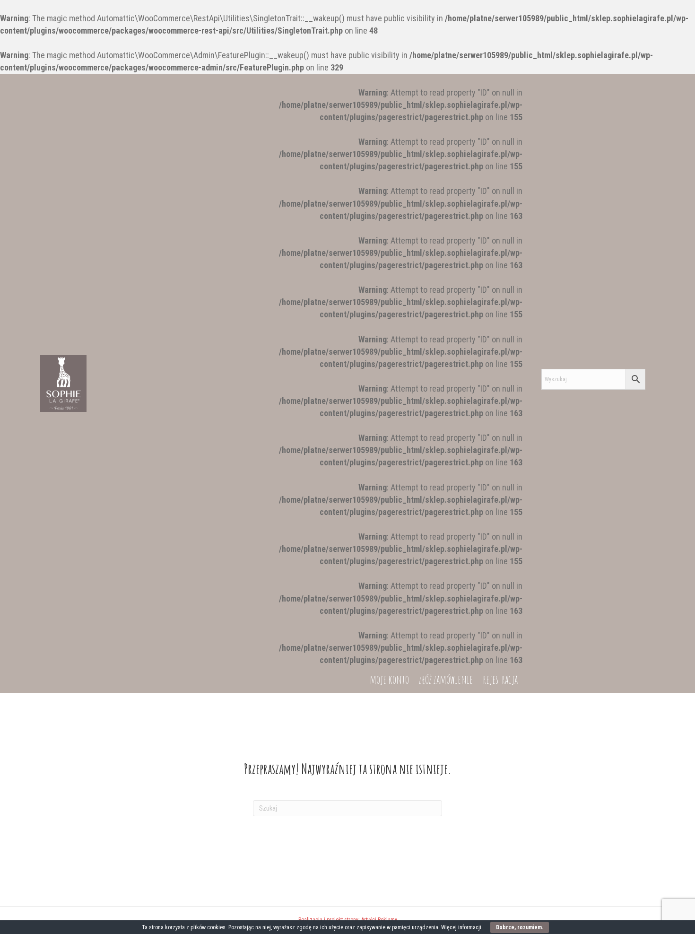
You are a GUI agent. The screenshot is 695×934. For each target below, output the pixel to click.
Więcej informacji (461, 927)
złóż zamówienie (446, 679)
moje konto (389, 679)
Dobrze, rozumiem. (519, 927)
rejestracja (500, 679)
